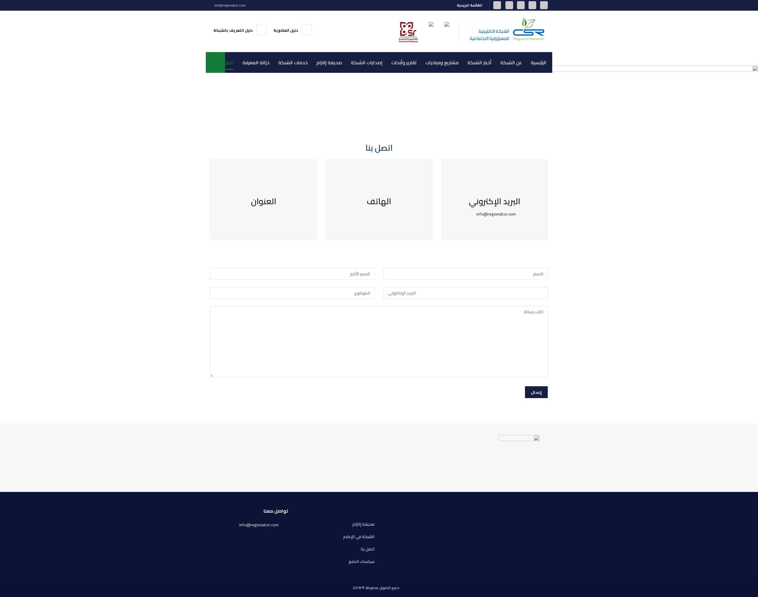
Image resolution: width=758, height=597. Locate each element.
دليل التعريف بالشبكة (233, 30)
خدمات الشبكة (293, 62)
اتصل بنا (226, 62)
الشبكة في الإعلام (359, 536)
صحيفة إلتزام (329, 62)
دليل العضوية (286, 30)
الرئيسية (538, 62)
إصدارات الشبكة (367, 62)
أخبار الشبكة (480, 62)
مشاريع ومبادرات (442, 62)
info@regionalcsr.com (229, 5)
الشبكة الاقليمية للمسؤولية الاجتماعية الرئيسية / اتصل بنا (420, 97)
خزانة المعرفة (256, 62)
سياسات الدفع (362, 561)
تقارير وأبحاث (404, 62)
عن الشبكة (511, 62)
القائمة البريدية (470, 5)
